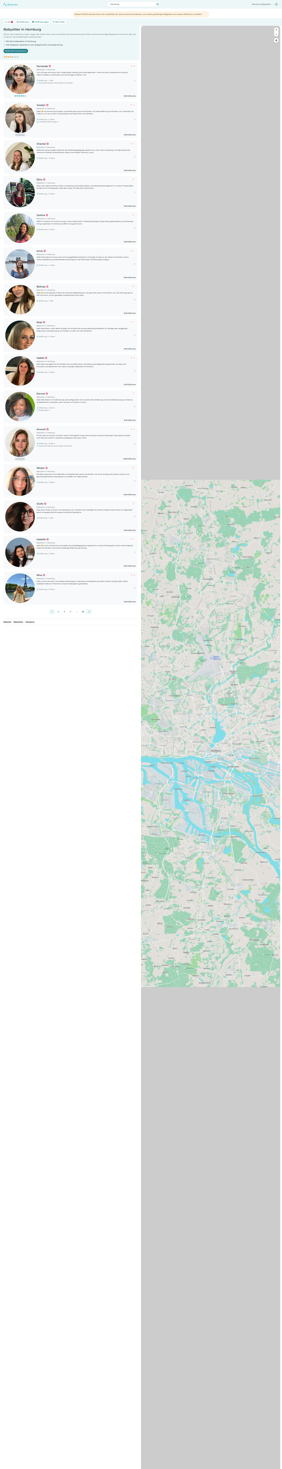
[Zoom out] (276, 34)
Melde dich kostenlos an (16, 51)
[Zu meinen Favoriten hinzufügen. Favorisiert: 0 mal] (133, 179)
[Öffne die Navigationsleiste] (276, 4)
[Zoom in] (276, 30)
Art (9, 22)
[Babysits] (11, 4)
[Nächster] (89, 611)
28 (83, 612)
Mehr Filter (59, 22)
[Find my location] (276, 40)
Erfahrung (24, 22)
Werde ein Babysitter (261, 4)
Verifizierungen (41, 22)
